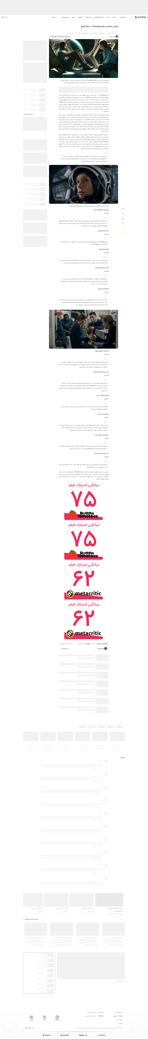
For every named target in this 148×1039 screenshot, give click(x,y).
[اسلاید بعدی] (21, 126)
